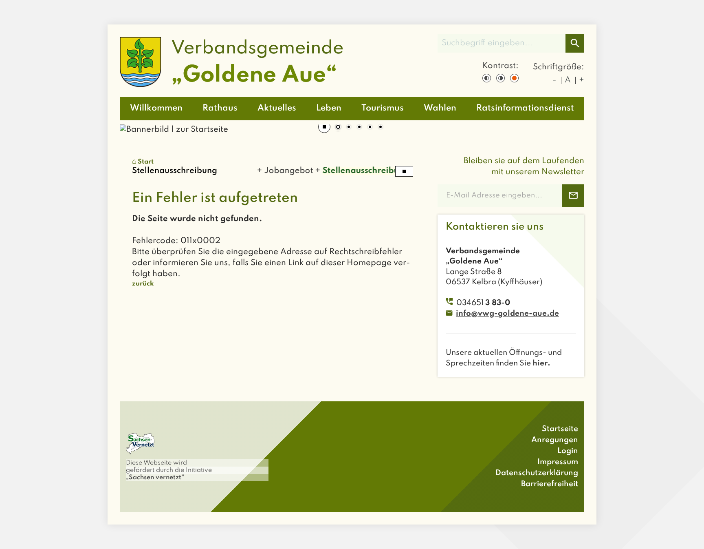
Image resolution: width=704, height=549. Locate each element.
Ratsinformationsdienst (525, 108)
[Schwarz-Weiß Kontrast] (486, 78)
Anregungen (554, 440)
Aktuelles (276, 108)
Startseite (560, 429)
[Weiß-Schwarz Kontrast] (500, 78)
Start (146, 162)
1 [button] (338, 127)
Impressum (557, 462)
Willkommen (156, 108)
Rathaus (220, 108)
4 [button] (369, 127)
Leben (328, 108)
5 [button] (380, 127)
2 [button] (348, 127)
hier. (541, 363)
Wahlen (440, 108)
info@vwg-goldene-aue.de (507, 313)
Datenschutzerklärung (536, 473)
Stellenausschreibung (360, 171)
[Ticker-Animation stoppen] (404, 171)
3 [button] (359, 127)
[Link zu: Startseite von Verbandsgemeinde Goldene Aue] (231, 62)
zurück (143, 284)
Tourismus (382, 108)
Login (567, 451)
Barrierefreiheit (549, 484)
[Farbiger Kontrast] (514, 78)
